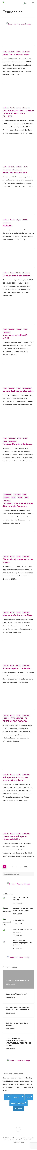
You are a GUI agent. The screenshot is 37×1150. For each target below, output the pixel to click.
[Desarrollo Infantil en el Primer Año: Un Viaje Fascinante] (18, 479)
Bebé (5, 51)
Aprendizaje (17, 494)
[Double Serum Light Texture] (18, 258)
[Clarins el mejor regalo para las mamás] (18, 541)
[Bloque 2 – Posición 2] (18, 958)
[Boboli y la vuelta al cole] (18, 152)
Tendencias (26, 51)
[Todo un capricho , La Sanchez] (18, 650)
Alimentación (7, 494)
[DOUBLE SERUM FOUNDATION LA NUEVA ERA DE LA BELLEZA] (18, 93)
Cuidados (12, 51)
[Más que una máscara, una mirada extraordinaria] (18, 760)
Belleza (6, 108)
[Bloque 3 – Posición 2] (18, 1061)
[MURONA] (18, 205)
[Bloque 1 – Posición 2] (18, 884)
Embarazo (12, 438)
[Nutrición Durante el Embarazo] (18, 423)
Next (25, 866)
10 (20, 866)
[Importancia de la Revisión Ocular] (18, 314)
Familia (19, 166)
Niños (18, 51)
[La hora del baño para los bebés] (18, 373)
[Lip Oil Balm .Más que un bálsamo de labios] (18, 819)
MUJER (12, 108)
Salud (5, 441)
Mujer (18, 108)
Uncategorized (17, 170)
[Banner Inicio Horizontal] (18, 24)
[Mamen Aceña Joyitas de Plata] (18, 597)
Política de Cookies (18, 1142)
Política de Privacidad (25, 1140)
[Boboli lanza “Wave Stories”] (18, 37)
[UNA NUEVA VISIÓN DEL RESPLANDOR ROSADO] (18, 700)
